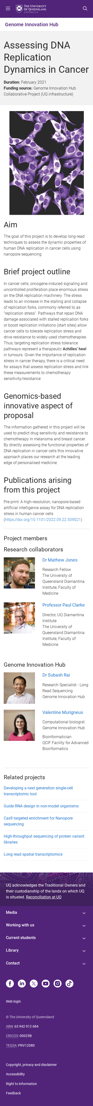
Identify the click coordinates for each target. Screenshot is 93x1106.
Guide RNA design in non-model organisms (41, 806)
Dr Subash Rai (56, 675)
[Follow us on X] (34, 984)
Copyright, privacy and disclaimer (31, 1065)
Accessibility (15, 1074)
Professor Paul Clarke (63, 605)
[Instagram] (58, 984)
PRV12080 (26, 1045)
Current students (21, 937)
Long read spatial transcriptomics (33, 854)
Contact (13, 963)
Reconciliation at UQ (44, 897)
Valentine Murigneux (62, 712)
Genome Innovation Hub (31, 24)
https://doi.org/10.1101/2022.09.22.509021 (43, 519)
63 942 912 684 (26, 1026)
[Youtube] (46, 984)
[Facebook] (10, 984)
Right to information (21, 1084)
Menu (8, 9)
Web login (13, 1001)
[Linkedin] (22, 984)
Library (12, 950)
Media (11, 912)
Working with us (20, 925)
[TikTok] (69, 984)
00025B (26, 1036)
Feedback (13, 1093)
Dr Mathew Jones (59, 560)
